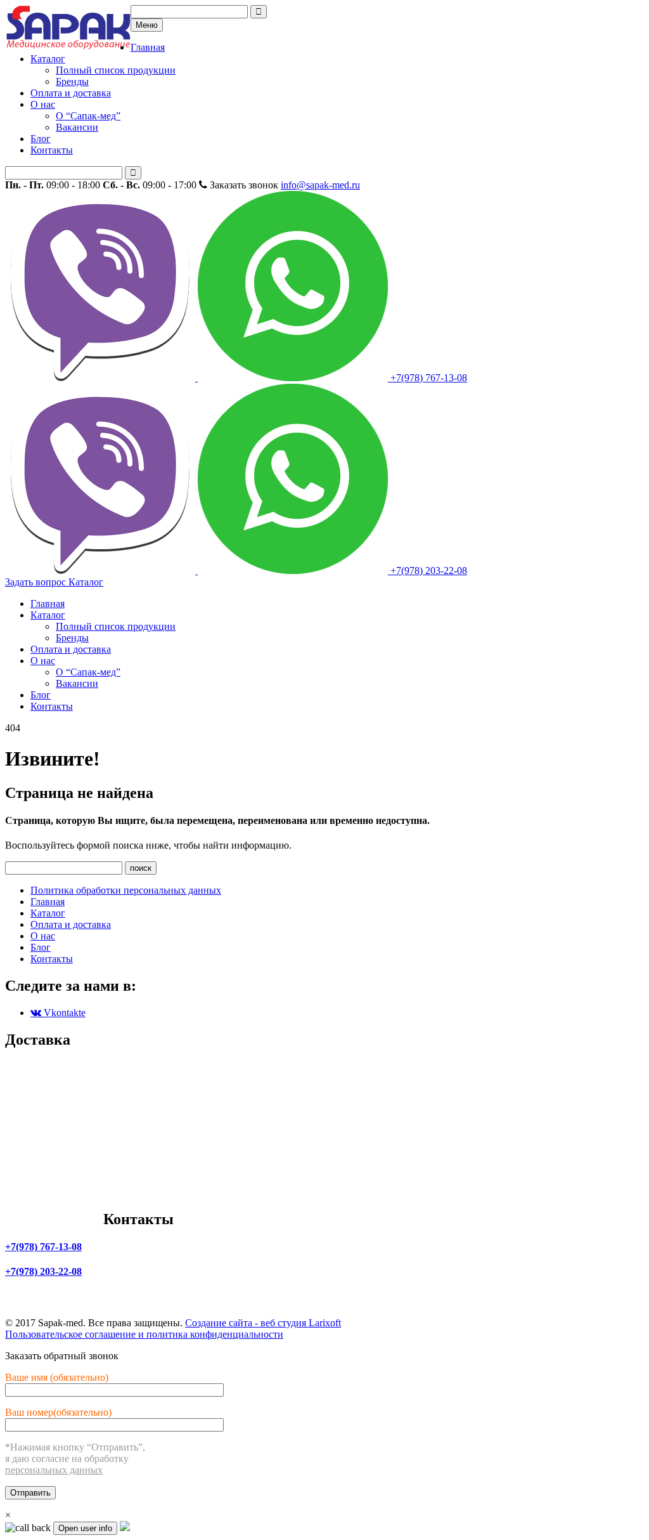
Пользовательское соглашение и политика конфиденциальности (144, 1334)
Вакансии (77, 127)
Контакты (51, 150)
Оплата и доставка (70, 93)
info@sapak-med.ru (320, 184)
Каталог (47, 58)
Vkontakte (63, 1012)
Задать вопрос (36, 582)
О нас (42, 104)
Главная (148, 47)
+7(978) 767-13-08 (427, 377)
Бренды (72, 81)
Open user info (85, 1528)
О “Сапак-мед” (88, 115)
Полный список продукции (116, 70)
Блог (40, 138)
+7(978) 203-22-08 (427, 570)
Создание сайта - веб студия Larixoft (263, 1322)
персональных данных (54, 1470)
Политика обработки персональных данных (125, 890)
